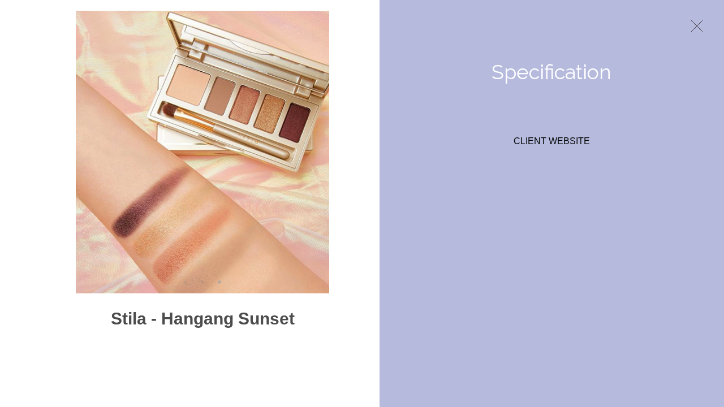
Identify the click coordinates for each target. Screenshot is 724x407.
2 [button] (202, 282)
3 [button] (219, 282)
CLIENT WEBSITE (552, 141)
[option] (202, 152)
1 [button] (185, 282)
